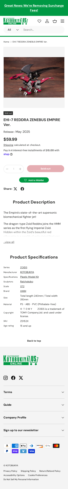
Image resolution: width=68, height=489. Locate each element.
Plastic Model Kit (29, 276)
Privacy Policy (10, 471)
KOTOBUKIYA (27, 272)
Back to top (34, 340)
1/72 (22, 286)
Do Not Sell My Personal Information (21, 479)
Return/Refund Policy (50, 471)
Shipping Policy (28, 471)
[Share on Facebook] (22, 188)
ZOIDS (23, 267)
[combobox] (34, 29)
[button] (34, 180)
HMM (23, 291)
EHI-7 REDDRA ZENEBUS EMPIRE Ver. (30, 42)
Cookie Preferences (37, 475)
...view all (8, 242)
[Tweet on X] (15, 188)
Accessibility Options (14, 475)
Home (6, 42)
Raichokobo (26, 281)
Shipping (8, 145)
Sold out (46, 168)
